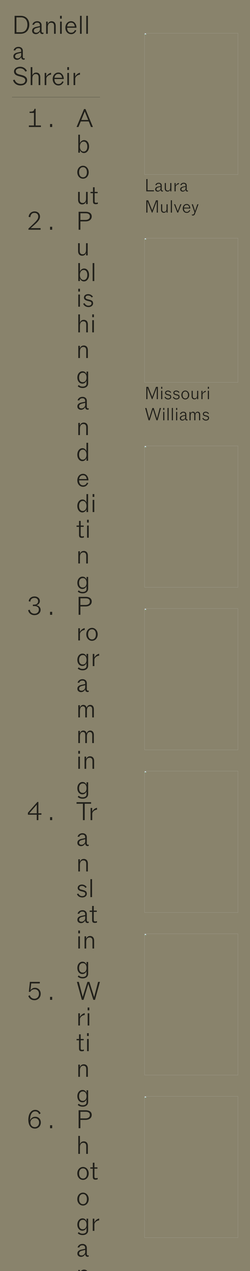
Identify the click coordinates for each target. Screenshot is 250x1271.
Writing (88, 1042)
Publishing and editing (86, 400)
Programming (88, 695)
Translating (87, 888)
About (87, 156)
